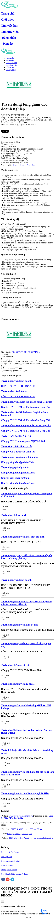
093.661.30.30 (36, 829)
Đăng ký (7, 43)
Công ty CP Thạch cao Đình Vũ (18, 451)
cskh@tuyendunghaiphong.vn (19, 833)
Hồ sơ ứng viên (7, 865)
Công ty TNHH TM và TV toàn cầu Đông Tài (25, 407)
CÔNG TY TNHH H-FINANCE (18, 386)
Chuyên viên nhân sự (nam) (15, 477)
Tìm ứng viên (10, 31)
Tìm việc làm (9, 25)
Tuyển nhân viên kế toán (14, 391)
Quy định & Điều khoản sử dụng (14, 874)
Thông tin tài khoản (9, 870)
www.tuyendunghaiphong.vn (21, 816)
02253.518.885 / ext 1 (20, 829)
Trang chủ (7, 13)
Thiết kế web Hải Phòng (19, 838)
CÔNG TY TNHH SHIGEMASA (26, 352)
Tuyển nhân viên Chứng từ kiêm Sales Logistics (26, 425)
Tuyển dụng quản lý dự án (15, 467)
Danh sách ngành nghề (10, 861)
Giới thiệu (7, 19)
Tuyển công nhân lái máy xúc (16, 446)
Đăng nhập (8, 37)
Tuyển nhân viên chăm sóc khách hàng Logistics (26, 401)
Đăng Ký (10, 67)
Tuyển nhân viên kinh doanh (16, 380)
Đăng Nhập (11, 69)
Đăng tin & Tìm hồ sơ (10, 852)
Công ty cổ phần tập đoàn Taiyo (18, 462)
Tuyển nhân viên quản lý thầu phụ (19, 457)
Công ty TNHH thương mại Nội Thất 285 (23, 441)
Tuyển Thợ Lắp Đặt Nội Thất (16, 436)
